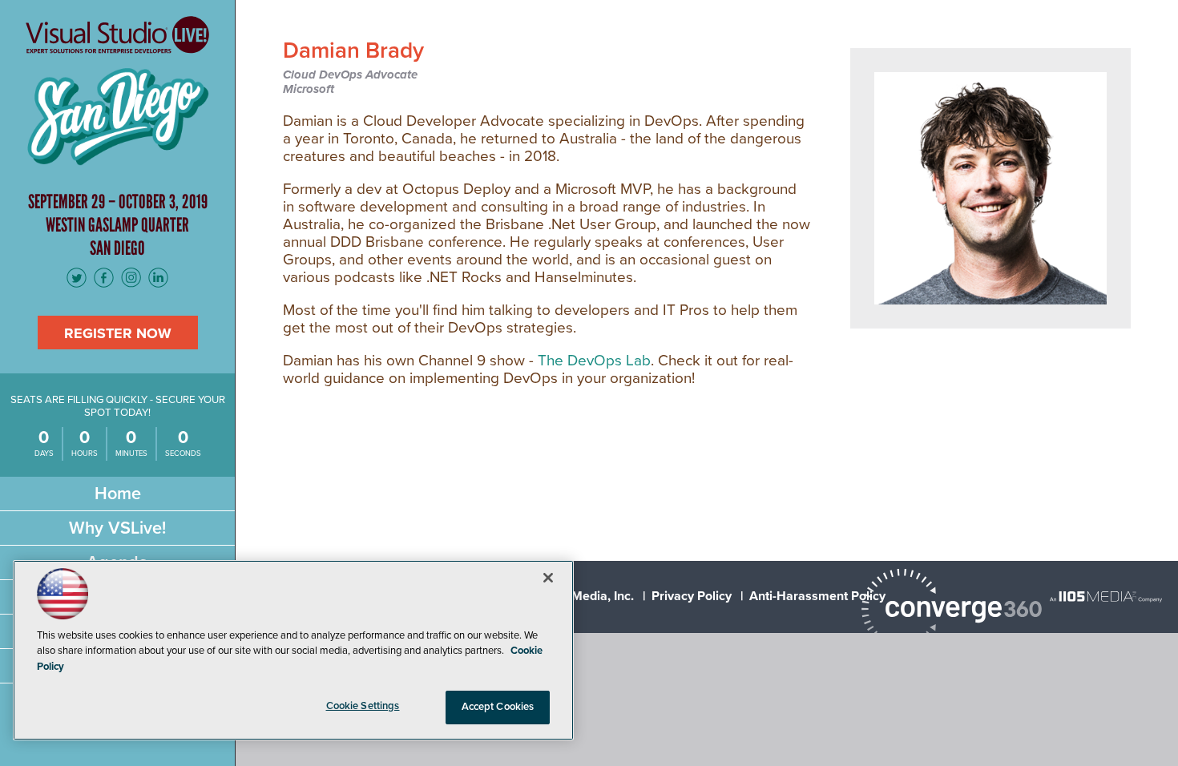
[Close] (548, 577)
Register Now (117, 333)
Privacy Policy (692, 596)
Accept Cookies (498, 706)
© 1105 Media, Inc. (581, 596)
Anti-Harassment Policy (817, 596)
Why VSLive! (117, 528)
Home (118, 493)
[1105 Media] (1106, 596)
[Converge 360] (951, 611)
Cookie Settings (363, 705)
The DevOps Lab (594, 360)
